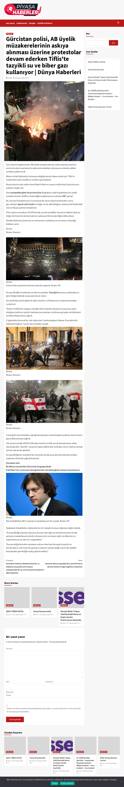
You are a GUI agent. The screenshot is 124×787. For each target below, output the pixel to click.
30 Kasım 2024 (20, 78)
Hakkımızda (22, 23)
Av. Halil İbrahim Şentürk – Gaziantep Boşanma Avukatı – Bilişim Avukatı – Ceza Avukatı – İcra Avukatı (103, 94)
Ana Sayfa (10, 23)
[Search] (118, 23)
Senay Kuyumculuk (42, 611)
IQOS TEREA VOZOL (15, 611)
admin (10, 78)
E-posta (49, 681)
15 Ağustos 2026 (45, 614)
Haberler (10, 34)
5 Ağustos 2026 (89, 771)
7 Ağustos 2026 (73, 623)
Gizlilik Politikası (44, 23)
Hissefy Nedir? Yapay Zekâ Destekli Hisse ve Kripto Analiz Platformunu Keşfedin (71, 615)
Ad (8, 681)
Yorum (9, 648)
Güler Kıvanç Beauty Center (100, 107)
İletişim (32, 23)
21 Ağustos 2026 (18, 614)
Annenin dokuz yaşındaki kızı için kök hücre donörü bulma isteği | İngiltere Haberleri (63, 563)
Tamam (54, 783)
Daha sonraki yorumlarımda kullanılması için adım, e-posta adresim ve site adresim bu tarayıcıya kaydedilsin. (44, 710)
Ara (88, 33)
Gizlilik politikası (67, 783)
